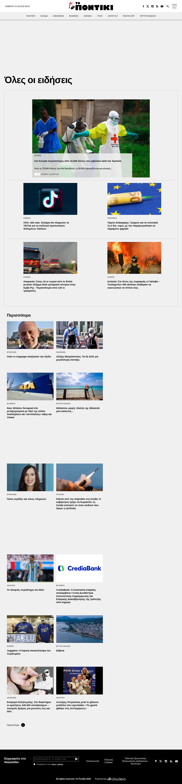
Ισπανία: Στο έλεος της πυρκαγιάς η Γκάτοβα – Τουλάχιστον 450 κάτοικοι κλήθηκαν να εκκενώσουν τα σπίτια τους (133, 284)
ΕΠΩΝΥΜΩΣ (11, 352)
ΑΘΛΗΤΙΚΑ (11, 585)
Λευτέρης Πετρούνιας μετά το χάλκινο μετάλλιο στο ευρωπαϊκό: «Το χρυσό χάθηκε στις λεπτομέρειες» (77, 705)
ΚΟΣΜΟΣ (37, 156)
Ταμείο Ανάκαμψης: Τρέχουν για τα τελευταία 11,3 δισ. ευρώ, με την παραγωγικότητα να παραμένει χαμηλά (132, 225)
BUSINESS (11, 404)
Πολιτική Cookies (108, 761)
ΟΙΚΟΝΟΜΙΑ (112, 218)
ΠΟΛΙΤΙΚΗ (60, 494)
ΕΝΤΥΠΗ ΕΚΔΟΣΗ (63, 404)
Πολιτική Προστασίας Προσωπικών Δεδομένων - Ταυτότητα (135, 761)
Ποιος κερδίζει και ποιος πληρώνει (26, 499)
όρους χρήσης (57, 764)
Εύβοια (60, 650)
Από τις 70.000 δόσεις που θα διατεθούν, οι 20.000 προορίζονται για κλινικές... (73, 168)
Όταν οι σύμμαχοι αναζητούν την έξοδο (29, 356)
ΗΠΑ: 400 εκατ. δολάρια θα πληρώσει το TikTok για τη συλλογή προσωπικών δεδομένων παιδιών (46, 225)
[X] (147, 6)
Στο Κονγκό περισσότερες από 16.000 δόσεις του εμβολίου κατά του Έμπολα (77, 161)
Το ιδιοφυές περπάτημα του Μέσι (25, 590)
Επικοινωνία (92, 761)
